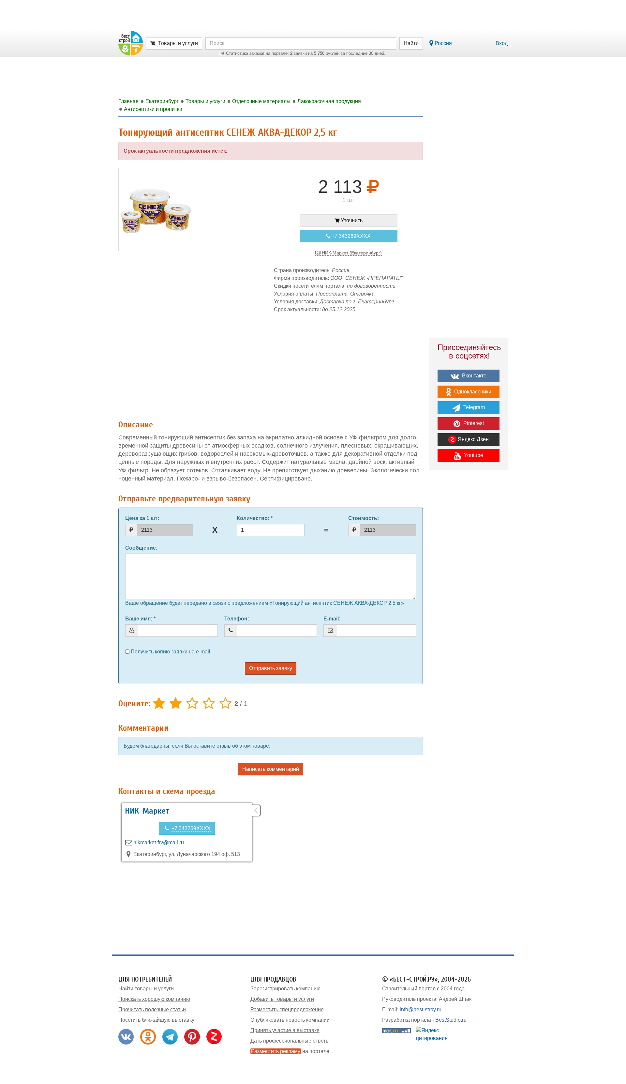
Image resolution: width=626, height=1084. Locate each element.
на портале (290, 1051)
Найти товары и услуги (146, 988)
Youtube (473, 455)
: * (255, 518)
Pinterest (473, 423)
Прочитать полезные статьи (152, 1009)
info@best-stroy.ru (420, 1009)
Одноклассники (472, 391)
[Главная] (130, 43)
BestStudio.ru (451, 1020)
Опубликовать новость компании (290, 1020)
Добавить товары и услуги (282, 999)
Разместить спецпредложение (287, 1009)
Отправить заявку (270, 668)
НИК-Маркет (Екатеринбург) (351, 252)
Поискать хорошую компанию (154, 999)
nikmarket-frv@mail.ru (158, 842)
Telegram (473, 407)
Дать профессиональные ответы (290, 1041)
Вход (502, 43)
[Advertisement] (270, 363)
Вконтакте (473, 375)
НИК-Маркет (147, 811)
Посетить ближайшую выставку (156, 1020)
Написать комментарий (270, 769)
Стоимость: (363, 518)
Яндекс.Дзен (472, 439)
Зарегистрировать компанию (285, 988)
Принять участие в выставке (285, 1030)
